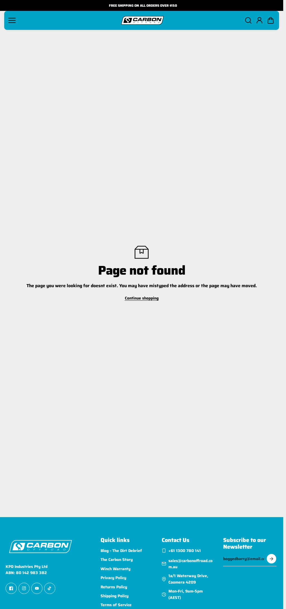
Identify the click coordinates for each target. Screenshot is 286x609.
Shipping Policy (114, 596)
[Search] (248, 20)
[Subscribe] (271, 558)
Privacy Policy (113, 578)
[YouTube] (36, 588)
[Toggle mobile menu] (62, 20)
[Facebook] (11, 588)
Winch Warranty (115, 569)
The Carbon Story (117, 560)
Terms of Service (116, 605)
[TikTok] (49, 588)
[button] (270, 20)
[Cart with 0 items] (270, 20)
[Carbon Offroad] (142, 20)
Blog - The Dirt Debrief (121, 551)
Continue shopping (142, 298)
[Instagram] (24, 588)
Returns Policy (114, 587)
